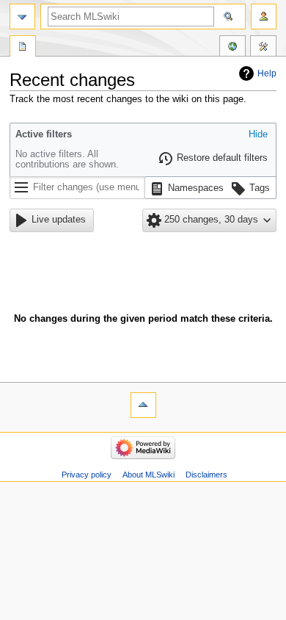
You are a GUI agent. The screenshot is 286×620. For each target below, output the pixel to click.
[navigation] (22, 16)
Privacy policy (86, 474)
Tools (263, 48)
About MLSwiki (148, 474)
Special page (22, 48)
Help (266, 73)
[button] (258, 135)
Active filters (43, 134)
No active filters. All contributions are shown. (67, 159)
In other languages (232, 48)
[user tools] (263, 16)
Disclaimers (206, 474)
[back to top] (143, 405)
